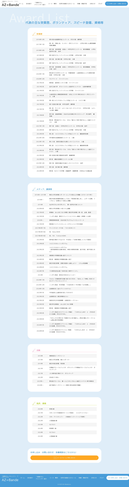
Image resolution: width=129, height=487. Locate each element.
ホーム (21, 4)
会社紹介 (29, 4)
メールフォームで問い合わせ (66, 458)
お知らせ (92, 4)
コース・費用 (52, 4)
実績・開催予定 (82, 4)
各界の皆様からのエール (67, 4)
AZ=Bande (10, 3)
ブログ (100, 4)
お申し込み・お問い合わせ (117, 4)
